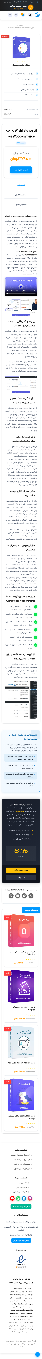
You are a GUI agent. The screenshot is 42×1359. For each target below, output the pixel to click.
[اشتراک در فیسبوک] (17, 895)
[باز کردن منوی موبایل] (10, 15)
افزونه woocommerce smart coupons (24, 1008)
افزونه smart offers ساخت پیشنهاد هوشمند (21, 1117)
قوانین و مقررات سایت (21, 1159)
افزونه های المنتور (20, 1192)
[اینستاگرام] (30, 1198)
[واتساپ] (18, 1198)
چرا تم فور (21, 877)
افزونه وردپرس (21, 1187)
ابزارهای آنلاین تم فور (22, 1168)
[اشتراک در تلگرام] (24, 895)
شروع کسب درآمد (21, 870)
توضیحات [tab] (21, 185)
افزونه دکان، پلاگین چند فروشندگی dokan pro (22, 953)
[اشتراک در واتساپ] (30, 895)
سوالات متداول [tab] (21, 195)
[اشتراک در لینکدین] (11, 895)
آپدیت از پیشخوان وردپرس (20, 1155)
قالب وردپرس (22, 1183)
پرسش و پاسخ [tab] (21, 204)
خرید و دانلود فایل (21, 170)
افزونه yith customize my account (21, 1063)
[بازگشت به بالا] (37, 1354)
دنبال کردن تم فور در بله (21, 1206)
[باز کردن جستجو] (16, 15)
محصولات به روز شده (22, 1164)
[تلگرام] (24, 1198)
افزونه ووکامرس (21, 26)
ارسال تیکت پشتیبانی (21, 1240)
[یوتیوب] (12, 1198)
